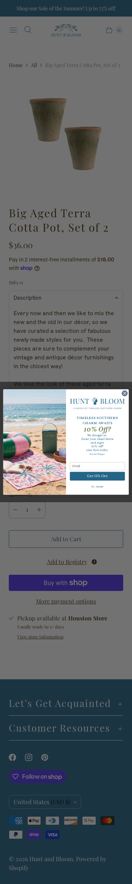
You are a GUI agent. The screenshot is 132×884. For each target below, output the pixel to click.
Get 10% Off (97, 476)
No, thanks (97, 487)
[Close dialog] (124, 393)
